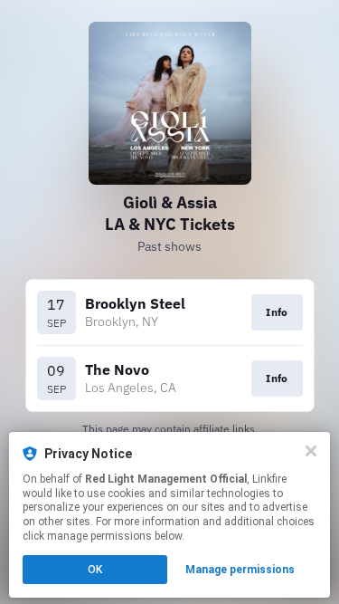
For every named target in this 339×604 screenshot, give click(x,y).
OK (95, 569)
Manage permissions (240, 569)
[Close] (311, 450)
